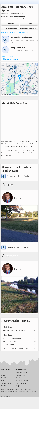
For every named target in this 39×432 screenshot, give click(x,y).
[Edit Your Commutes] (26, 16)
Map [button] (30, 24)
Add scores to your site (10, 59)
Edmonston (6, 14)
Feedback (4, 386)
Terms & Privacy (6, 383)
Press (3, 380)
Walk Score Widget (21, 372)
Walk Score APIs (20, 375)
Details (26, 176)
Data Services (20, 378)
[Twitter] (2, 372)
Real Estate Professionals (23, 380)
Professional (21, 370)
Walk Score (5, 370)
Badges (18, 386)
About (3, 375)
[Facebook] (6, 372)
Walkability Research (22, 383)
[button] (19, 76)
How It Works (5, 378)
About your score (8, 56)
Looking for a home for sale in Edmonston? (14, 32)
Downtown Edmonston (17, 16)
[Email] (9, 372)
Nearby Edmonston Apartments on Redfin (21, 28)
